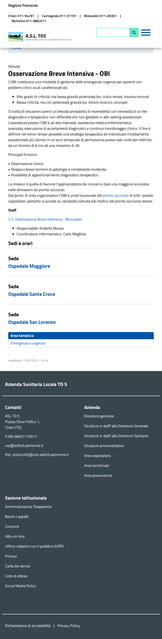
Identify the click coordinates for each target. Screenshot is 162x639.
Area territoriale (96, 465)
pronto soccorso (116, 195)
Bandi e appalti (16, 516)
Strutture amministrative (104, 446)
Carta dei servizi (17, 566)
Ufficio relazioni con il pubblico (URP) (34, 546)
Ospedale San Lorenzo (32, 322)
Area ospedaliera (97, 455)
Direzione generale (99, 416)
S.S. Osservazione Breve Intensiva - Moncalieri (45, 219)
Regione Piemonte (23, 5)
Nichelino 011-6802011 (29, 20)
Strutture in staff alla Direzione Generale (116, 426)
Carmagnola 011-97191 (59, 15)
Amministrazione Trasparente (28, 506)
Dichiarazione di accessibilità (27, 625)
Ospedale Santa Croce (31, 294)
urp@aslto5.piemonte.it (24, 445)
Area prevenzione (98, 475)
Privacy (11, 556)
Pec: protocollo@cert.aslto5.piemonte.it (37, 454)
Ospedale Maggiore (29, 266)
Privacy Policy (69, 625)
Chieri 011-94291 (21, 15)
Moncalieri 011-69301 (100, 15)
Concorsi (12, 526)
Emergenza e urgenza (28, 343)
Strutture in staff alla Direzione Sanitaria (116, 436)
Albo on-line (15, 536)
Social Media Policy (20, 586)
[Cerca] (134, 32)
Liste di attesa (16, 576)
